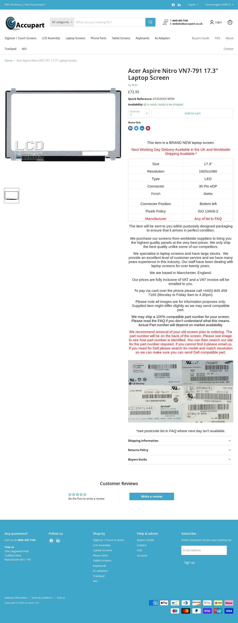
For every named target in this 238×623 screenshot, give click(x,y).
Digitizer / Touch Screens (20, 38)
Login (218, 22)
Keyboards (142, 38)
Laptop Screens (75, 38)
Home (8, 60)
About (229, 38)
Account (142, 555)
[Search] (150, 22)
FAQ (217, 38)
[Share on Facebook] (130, 128)
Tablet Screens (121, 38)
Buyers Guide (200, 38)
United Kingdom (217, 4)
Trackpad (10, 49)
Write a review (151, 496)
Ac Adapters (162, 38)
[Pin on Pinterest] (148, 128)
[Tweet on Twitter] (136, 128)
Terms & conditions (42, 597)
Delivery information (16, 597)
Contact (228, 49)
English (192, 4)
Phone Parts (98, 38)
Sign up (189, 562)
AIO (24, 49)
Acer (135, 85)
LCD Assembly (51, 38)
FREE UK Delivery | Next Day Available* (25, 4)
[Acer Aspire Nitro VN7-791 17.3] (11, 195)
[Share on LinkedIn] (142, 128)
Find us (61, 597)
